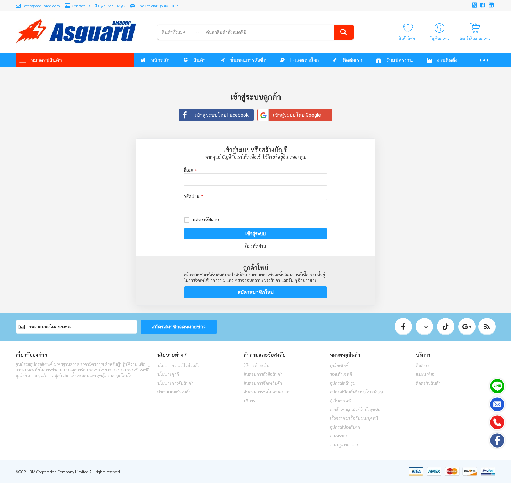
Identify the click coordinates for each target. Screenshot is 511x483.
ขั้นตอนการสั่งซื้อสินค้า (263, 374)
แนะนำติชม (426, 374)
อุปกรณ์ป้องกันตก (345, 427)
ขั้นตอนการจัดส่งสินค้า (263, 383)
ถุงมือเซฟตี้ (339, 365)
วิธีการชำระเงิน (256, 365)
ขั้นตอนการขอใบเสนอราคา (267, 391)
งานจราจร (339, 436)
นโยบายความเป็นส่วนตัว (178, 365)
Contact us (81, 5)
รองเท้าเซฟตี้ (341, 374)
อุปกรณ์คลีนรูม (342, 383)
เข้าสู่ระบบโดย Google (297, 115)
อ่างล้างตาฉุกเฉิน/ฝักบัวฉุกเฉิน (355, 409)
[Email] (497, 404)
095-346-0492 (111, 5)
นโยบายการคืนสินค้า (175, 383)
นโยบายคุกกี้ (168, 374)
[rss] (487, 326)
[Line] (497, 386)
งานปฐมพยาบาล (344, 444)
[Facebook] (497, 440)
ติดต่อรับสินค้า (428, 383)
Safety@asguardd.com (41, 5)
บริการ (249, 400)
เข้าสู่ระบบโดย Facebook (222, 115)
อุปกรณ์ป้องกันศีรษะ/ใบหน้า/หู (356, 391)
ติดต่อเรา (423, 365)
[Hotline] (497, 422)
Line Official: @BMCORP (157, 5)
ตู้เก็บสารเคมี (341, 400)
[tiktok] (445, 326)
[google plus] (467, 326)
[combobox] (278, 32)
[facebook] (403, 326)
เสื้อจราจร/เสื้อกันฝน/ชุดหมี (354, 418)
